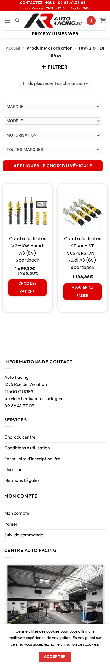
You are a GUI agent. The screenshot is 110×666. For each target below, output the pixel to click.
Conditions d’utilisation (27, 447)
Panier (11, 524)
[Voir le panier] (103, 20)
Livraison (13, 469)
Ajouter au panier (82, 291)
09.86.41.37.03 (19, 406)
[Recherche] (17, 20)
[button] (7, 21)
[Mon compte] (91, 20)
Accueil (13, 48)
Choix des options (27, 287)
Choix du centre (20, 437)
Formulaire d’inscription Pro (32, 458)
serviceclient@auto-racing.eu (33, 398)
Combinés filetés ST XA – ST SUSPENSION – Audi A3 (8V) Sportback (82, 252)
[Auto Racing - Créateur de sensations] (53, 20)
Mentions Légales (21, 480)
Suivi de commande (23, 534)
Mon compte (16, 513)
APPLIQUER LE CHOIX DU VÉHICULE (53, 165)
